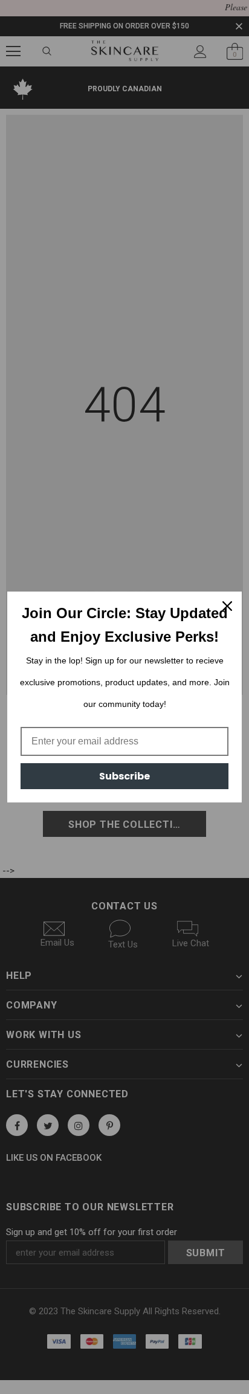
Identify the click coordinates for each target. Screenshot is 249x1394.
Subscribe (124, 776)
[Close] (227, 606)
